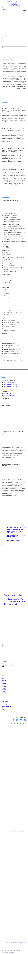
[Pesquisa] (20, 10)
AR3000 (4, 679)
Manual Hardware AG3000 (9, 382)
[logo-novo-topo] (11, 10)
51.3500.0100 (10, 1)
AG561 (4, 682)
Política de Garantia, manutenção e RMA (13, 539)
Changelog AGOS (7, 393)
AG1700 (4, 685)
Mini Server (5, 692)
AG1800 (4, 686)
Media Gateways (6, 706)
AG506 (4, 680)
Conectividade (5, 709)
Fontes (5, 408)
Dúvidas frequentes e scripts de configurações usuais (16, 535)
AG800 (4, 691)
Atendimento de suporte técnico (16, 527)
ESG (25, 942)
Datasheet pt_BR (7, 401)
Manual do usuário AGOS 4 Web (10, 384)
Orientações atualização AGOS (10, 395)
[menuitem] (20, 10)
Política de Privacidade (18, 942)
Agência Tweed (11, 952)
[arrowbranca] (3, 544)
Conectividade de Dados (16, 601)
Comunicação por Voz (15, 599)
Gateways (4, 705)
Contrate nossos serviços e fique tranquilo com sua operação (15, 531)
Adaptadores (6, 412)
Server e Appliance (7, 708)
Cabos (5, 410)
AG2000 (4, 688)
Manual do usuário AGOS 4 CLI (10, 386)
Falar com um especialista (13, 595)
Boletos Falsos (8, 942)
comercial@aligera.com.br (15, 5)
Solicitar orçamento (11, 604)
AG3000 (4, 689)
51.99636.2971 (14, 3)
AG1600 (4, 683)
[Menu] (24, 10)
